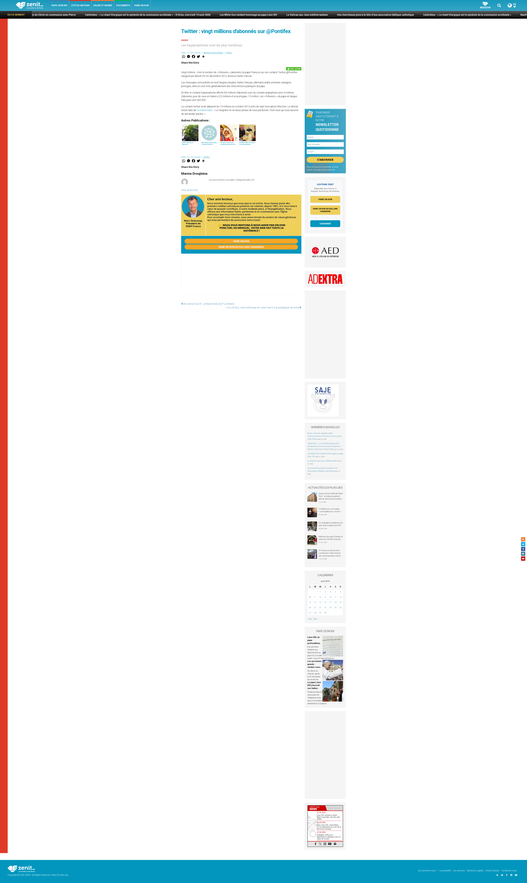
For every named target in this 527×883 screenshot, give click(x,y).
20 (310, 607)
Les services (459, 870)
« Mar (309, 619)
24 (330, 607)
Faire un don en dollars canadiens (241, 247)
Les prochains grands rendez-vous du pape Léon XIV (314, 667)
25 (335, 607)
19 (340, 602)
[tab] (316, 808)
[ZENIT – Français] (32, 5)
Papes (229, 53)
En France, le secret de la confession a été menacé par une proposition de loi (330, 553)
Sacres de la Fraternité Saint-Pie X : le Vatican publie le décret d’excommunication (331, 496)
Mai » (315, 619)
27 (310, 613)
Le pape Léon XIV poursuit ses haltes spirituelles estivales (314, 688)
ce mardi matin (204, 110)
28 (315, 613)
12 (340, 597)
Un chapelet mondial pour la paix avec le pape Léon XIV (331, 524)
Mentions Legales (475, 870)
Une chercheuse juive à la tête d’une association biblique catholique (262, 14)
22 (320, 607)
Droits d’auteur (492, 870)
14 (315, 602)
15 (320, 602)
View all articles (189, 190)
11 (335, 597)
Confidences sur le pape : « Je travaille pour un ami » (330, 510)
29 (320, 613)
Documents (123, 5)
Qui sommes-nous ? (427, 870)
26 (340, 607)
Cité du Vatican (80, 5)
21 (315, 607)
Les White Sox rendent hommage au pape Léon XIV (135, 14)
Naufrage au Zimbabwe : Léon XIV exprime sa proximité (438, 14)
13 (310, 602)
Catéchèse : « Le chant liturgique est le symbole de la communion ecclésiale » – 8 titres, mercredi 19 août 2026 (324, 446)
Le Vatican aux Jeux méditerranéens (194, 14)
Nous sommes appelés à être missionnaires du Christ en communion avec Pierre (324, 436)
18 (335, 602)
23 (325, 607)
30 (325, 613)
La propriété (445, 870)
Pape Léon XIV (59, 5)
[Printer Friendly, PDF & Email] (293, 68)
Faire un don (141, 5)
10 (330, 597)
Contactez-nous (509, 870)
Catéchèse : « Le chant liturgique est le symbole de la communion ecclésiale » (354, 14)
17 (330, 602)
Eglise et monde (102, 5)
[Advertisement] (241, 277)
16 (325, 602)
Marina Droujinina (213, 53)
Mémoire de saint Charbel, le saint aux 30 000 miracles (331, 538)
